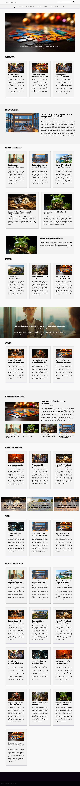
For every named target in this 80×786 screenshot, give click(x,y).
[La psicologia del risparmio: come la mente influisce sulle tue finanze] (16, 353)
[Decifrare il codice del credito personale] (40, 68)
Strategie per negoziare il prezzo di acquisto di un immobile (40, 326)
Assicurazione (55, 6)
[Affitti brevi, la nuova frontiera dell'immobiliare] (22, 245)
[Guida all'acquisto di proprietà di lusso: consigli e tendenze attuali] (22, 122)
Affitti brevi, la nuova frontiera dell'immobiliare (54, 238)
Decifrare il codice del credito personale (40, 75)
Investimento (30, 6)
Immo (39, 6)
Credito (20, 6)
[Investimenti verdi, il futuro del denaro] (40, 32)
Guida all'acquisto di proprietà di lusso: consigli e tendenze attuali (57, 115)
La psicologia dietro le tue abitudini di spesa (39, 362)
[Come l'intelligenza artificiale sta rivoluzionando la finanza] (16, 526)
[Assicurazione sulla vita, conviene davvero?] (16, 458)
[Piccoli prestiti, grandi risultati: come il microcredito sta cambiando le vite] (16, 68)
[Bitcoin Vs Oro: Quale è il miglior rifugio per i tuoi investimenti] (22, 201)
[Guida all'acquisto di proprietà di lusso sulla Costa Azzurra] (64, 158)
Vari (64, 6)
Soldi (45, 6)
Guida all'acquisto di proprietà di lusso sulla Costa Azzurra (63, 167)
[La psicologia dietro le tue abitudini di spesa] (40, 353)
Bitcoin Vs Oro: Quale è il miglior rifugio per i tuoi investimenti (20, 213)
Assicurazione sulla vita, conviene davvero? (15, 467)
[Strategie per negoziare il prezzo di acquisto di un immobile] (16, 158)
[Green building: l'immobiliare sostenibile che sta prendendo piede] (16, 269)
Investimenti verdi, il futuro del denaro (40, 44)
